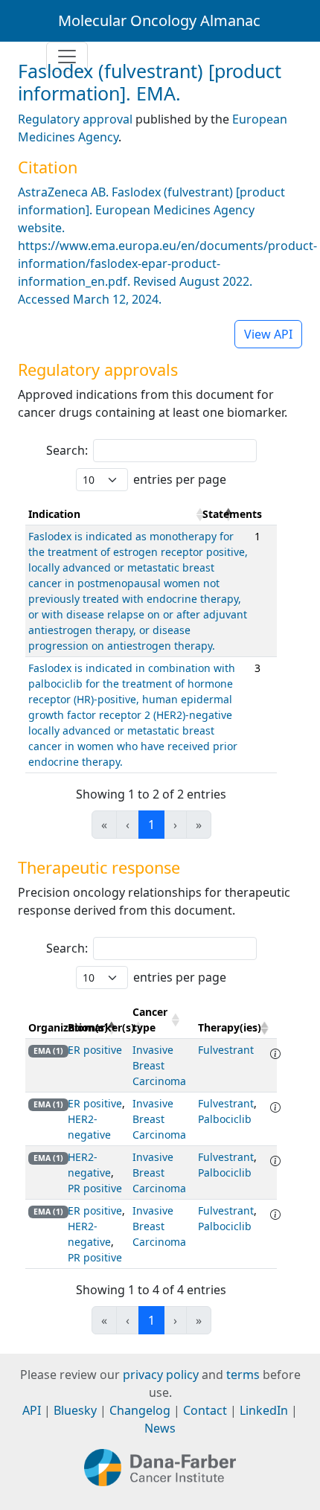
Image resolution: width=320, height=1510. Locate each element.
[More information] (275, 1053)
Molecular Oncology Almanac (159, 20)
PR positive (95, 1188)
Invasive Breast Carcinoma (159, 1065)
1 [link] (151, 824)
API (31, 1410)
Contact (205, 1410)
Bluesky (75, 1410)
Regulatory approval (75, 119)
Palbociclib (225, 1119)
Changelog (139, 1410)
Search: (67, 450)
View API (268, 334)
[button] (228, 514)
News (160, 1428)
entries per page (179, 479)
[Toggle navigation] (67, 56)
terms (243, 1374)
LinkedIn (264, 1410)
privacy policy (161, 1374)
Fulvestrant (226, 1050)
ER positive (95, 1050)
